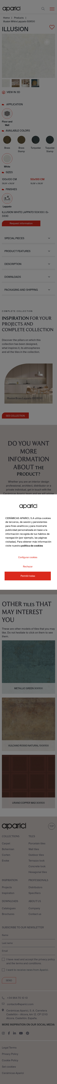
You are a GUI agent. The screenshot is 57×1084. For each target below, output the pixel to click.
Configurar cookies (27, 557)
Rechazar (28, 566)
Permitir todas (28, 576)
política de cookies (32, 545)
